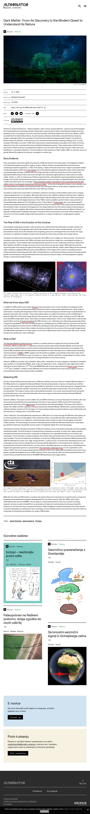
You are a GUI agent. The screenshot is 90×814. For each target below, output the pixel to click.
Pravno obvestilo (11, 799)
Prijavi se (15, 717)
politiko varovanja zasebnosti (72, 809)
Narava (18, 31)
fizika (38, 521)
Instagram (52, 791)
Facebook (37, 791)
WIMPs (21, 353)
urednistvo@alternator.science (22, 744)
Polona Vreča (25, 564)
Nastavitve (44, 811)
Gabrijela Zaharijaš (18, 97)
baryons (35, 307)
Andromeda (58, 202)
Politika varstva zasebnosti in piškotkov (20, 801)
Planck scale (72, 366)
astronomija (28, 521)
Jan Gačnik (11, 564)
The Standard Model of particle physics (18, 343)
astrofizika (15, 521)
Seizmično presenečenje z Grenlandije (66, 552)
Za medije (8, 804)
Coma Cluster (31, 170)
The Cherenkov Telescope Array (51, 448)
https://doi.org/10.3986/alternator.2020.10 (27, 108)
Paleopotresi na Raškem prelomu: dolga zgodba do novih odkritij (22, 619)
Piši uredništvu (18, 753)
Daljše (9, 31)
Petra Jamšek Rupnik (14, 631)
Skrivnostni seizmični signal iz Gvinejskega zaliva (67, 634)
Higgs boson (30, 404)
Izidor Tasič (54, 562)
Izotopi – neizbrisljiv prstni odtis (20, 554)
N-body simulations (27, 321)
